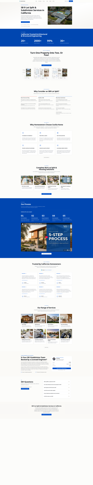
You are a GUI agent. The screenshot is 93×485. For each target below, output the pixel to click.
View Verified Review (24, 280)
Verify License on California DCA (61, 368)
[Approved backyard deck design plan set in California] (37, 74)
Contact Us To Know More (25, 388)
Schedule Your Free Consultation (46, 65)
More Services (46, 347)
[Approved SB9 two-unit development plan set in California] (56, 74)
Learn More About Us (46, 157)
